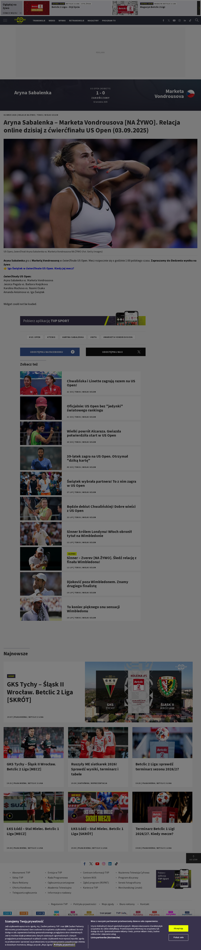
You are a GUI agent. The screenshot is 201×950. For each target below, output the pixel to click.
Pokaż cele (179, 937)
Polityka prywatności (64, 944)
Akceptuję (178, 928)
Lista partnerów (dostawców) (105, 937)
